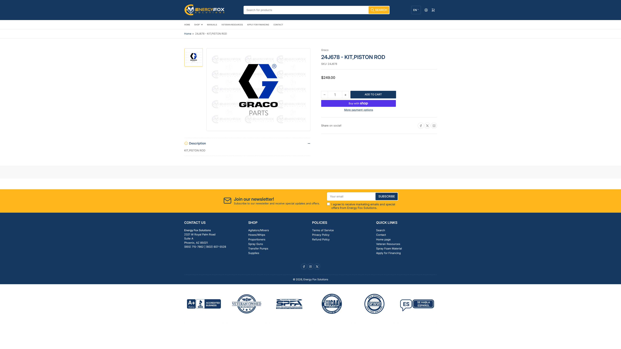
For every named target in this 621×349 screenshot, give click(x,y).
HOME (187, 24)
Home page (383, 239)
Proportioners (256, 239)
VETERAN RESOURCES (232, 24)
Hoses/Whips (256, 234)
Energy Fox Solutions (315, 279)
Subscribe (386, 196)
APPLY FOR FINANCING (258, 24)
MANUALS (212, 24)
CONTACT (278, 24)
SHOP (197, 24)
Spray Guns (255, 244)
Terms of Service (323, 230)
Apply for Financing (388, 253)
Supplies (253, 253)
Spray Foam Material (389, 248)
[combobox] (316, 10)
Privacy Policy (320, 234)
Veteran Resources (388, 244)
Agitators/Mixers (258, 230)
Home (187, 33)
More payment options (358, 109)
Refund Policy (321, 239)
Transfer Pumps (258, 248)
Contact (381, 234)
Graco (324, 50)
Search (380, 230)
